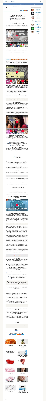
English (40, 1)
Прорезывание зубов (29, 4)
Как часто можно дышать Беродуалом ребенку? (38, 27)
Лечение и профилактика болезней (21, 4)
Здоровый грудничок (9, 1)
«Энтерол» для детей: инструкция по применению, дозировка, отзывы (38, 13)
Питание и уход (7, 4)
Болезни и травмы (13, 4)
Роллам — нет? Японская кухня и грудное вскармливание (38, 10)
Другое (35, 4)
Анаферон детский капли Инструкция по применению (38, 31)
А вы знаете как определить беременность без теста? (38, 17)
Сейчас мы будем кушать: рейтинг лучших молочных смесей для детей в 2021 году (38, 21)
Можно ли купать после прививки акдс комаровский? (38, 24)
